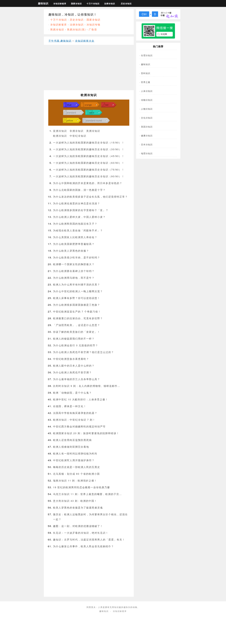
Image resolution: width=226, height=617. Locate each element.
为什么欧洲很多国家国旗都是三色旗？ (76, 305)
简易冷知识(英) (76, 29)
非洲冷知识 (76, 131)
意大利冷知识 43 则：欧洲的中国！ (75, 501)
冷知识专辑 (93, 24)
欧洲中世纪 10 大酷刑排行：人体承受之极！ (80, 399)
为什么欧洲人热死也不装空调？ (72, 372)
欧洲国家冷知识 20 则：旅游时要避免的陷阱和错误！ (86, 433)
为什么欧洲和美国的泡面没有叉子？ (75, 223)
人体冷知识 (147, 90)
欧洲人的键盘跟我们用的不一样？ (74, 338)
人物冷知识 (147, 108)
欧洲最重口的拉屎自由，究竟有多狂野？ (78, 318)
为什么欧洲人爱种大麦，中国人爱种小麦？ (79, 217)
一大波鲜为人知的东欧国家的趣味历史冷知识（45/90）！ (88, 156)
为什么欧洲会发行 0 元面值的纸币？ (75, 345)
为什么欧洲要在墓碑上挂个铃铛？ (74, 271)
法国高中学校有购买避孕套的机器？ (75, 413)
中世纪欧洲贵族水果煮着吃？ (71, 359)
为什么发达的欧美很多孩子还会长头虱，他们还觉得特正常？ (90, 196)
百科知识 (145, 73)
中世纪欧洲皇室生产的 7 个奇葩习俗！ (77, 311)
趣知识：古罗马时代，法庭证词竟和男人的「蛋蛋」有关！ (89, 539)
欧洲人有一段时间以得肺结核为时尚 (75, 453)
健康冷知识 (147, 135)
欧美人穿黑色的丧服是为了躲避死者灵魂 (78, 507)
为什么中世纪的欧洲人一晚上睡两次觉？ (78, 291)
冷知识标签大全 (84, 40)
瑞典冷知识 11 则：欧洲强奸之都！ (75, 480)
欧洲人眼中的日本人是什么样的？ (74, 365)
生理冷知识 (147, 55)
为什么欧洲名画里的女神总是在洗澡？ (76, 203)
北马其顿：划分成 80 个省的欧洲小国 (76, 474)
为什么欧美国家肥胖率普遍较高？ (74, 244)
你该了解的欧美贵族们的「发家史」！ (76, 332)
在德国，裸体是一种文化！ (69, 406)
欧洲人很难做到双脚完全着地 (71, 446)
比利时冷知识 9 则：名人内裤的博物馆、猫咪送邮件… (86, 386)
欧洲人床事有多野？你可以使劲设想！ (76, 298)
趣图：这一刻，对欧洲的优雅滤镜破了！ (78, 526)
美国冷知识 (147, 126)
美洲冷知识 (93, 131)
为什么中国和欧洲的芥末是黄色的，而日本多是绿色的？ (87, 183)
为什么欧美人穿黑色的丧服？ (71, 250)
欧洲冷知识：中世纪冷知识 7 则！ (74, 419)
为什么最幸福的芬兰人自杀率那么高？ (76, 379)
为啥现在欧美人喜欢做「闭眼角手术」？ (78, 230)
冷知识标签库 (59, 3)
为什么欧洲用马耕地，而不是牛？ (74, 277)
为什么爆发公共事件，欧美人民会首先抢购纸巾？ (83, 546)
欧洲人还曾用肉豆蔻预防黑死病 (72, 440)
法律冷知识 (109, 3)
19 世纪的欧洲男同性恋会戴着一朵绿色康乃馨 (81, 487)
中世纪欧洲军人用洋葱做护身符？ (74, 460)
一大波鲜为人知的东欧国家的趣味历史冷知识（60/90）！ (88, 163)
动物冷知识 (147, 99)
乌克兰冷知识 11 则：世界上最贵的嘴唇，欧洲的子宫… (87, 494)
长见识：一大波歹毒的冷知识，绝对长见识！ (80, 532)
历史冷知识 (126, 3)
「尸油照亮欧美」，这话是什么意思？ (76, 325)
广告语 (93, 29)
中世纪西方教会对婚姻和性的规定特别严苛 (79, 426)
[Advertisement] (89, 68)
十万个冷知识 (93, 3)
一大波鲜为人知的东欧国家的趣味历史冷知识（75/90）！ (88, 169)
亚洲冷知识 (60, 131)
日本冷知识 (147, 144)
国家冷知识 (76, 3)
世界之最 (145, 82)
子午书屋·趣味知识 (59, 40)
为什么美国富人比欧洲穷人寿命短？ (75, 237)
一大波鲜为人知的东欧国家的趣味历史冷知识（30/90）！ (88, 149)
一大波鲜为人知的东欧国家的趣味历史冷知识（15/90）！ (88, 142)
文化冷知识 (147, 117)
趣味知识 (43, 3)
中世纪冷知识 (78, 136)
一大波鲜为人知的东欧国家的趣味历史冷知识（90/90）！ (88, 176)
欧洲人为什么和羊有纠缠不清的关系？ (76, 284)
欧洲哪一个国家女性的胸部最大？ (74, 264)
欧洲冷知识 (60, 136)
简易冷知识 (57, 29)
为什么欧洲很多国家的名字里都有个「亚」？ (80, 210)
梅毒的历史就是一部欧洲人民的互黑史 (76, 467)
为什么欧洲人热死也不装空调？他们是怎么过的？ (83, 352)
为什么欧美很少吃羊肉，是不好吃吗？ (76, 257)
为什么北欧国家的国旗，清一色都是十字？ (79, 190)
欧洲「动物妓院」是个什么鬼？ (72, 392)
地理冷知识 (147, 153)
